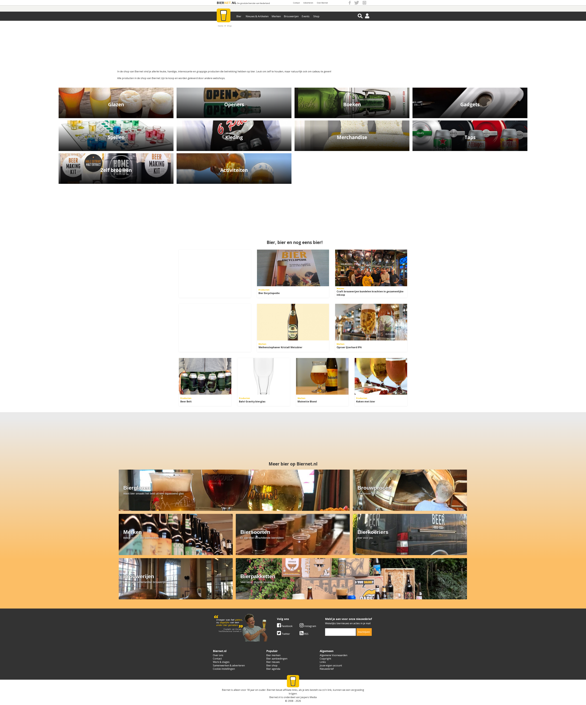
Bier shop (271, 665)
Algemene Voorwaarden (333, 655)
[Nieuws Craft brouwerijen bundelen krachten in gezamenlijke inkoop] (371, 268)
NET (227, 2)
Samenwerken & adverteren (229, 665)
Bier (238, 16)
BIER (220, 2)
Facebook (287, 626)
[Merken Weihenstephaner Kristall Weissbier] (293, 322)
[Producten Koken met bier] (381, 376)
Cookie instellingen (224, 668)
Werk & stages (221, 662)
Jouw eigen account (331, 665)
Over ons (218, 655)
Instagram (310, 626)
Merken (276, 16)
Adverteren (308, 3)
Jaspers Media (308, 697)
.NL (233, 2)
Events (305, 16)
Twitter (285, 634)
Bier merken (273, 655)
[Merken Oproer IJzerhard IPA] (371, 322)
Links (323, 662)
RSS (306, 634)
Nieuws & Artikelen (257, 16)
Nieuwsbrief (327, 668)
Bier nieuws (273, 662)
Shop (316, 16)
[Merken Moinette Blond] (322, 376)
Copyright (325, 658)
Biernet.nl (274, 697)
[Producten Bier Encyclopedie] (293, 268)
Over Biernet (322, 3)
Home (220, 25)
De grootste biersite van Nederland (253, 3)
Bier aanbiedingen (276, 658)
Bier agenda (273, 668)
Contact (296, 3)
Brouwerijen (291, 16)
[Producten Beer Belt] (205, 376)
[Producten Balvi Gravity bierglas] (263, 376)
